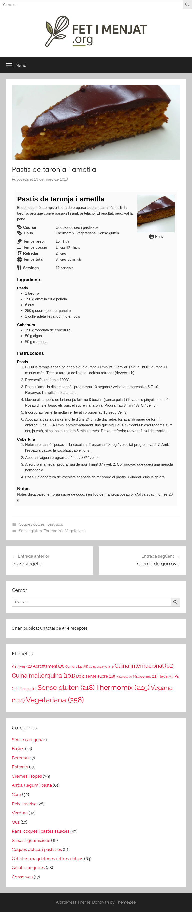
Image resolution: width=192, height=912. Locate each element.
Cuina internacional (144, 666)
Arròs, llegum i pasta (32, 785)
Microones (145, 676)
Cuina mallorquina (43, 675)
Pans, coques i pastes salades (41, 831)
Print (158, 236)
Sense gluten (30, 531)
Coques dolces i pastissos (41, 524)
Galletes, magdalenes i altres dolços (47, 858)
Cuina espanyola (101, 666)
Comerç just (76, 666)
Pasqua (27, 688)
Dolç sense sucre (95, 676)
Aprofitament (48, 666)
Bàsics (18, 748)
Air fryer (22, 666)
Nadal (166, 676)
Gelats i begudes (28, 867)
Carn (16, 794)
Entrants (20, 766)
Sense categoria (28, 739)
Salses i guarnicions (31, 840)
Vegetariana (75, 531)
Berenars (21, 757)
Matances (124, 676)
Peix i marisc (24, 803)
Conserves (22, 876)
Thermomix (54, 531)
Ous (16, 822)
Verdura (20, 812)
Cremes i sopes (27, 776)
